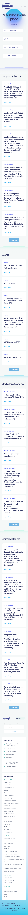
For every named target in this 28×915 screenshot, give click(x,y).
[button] (14, 240)
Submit (14, 731)
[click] (25, 6)
